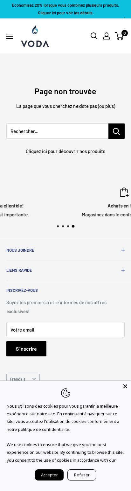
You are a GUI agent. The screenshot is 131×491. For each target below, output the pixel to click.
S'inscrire (26, 349)
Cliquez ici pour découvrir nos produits (65, 151)
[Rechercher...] (116, 131)
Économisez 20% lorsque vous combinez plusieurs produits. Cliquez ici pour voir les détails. (65, 9)
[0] (119, 36)
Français (17, 379)
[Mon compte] (106, 35)
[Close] (125, 386)
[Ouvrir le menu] (9, 36)
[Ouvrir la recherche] (94, 35)
